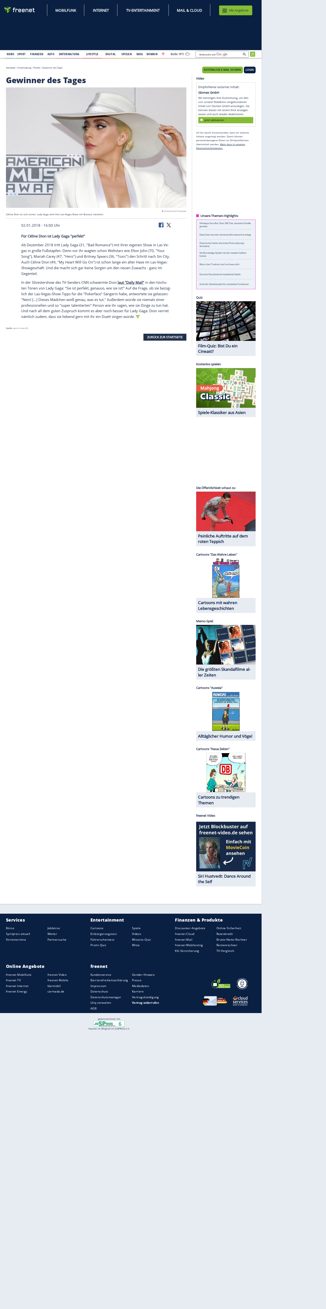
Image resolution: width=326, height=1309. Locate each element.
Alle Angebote (238, 10)
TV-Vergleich (225, 951)
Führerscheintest (102, 939)
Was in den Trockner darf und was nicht (219, 264)
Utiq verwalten (100, 1003)
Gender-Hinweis (143, 974)
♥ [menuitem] (163, 54)
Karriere (138, 991)
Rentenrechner (226, 945)
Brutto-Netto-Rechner (231, 939)
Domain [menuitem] (152, 54)
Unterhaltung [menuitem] (69, 54)
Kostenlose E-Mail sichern (222, 69)
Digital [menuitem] (110, 54)
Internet (101, 10)
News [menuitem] (10, 54)
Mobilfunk (65, 10)
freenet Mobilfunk (18, 974)
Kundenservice (100, 974)
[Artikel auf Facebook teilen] (161, 224)
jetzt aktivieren (214, 120)
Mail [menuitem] (140, 54)
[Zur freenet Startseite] (19, 10)
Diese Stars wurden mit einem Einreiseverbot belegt (225, 234)
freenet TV (13, 980)
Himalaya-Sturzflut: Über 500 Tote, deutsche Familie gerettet (225, 224)
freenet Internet (17, 986)
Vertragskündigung (145, 997)
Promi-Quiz (98, 945)
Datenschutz (99, 991)
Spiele (136, 928)
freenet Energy (16, 991)
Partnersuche (57, 939)
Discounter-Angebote (190, 928)
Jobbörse (53, 928)
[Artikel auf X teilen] (169, 224)
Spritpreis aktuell (18, 934)
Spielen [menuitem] (126, 54)
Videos (137, 934)
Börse (10, 928)
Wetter (52, 934)
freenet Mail (183, 939)
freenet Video (57, 974)
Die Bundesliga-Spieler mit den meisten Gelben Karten (223, 254)
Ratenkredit (224, 934)
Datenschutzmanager (105, 997)
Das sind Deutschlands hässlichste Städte (220, 274)
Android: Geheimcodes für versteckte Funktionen (224, 284)
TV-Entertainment (143, 10)
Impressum (98, 986)
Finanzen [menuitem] (36, 54)
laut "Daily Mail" (131, 282)
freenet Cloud (184, 934)
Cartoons (96, 928)
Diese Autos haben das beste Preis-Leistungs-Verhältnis (222, 244)
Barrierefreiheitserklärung (109, 980)
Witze (136, 945)
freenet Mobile (57, 980)
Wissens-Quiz (141, 939)
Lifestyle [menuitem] (92, 54)
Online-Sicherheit (228, 928)
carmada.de (55, 991)
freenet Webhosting (189, 945)
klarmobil (54, 986)
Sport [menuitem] (21, 54)
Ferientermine (16, 939)
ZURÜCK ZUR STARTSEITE (165, 337)
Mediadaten (140, 986)
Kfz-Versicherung (187, 951)
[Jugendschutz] (109, 1023)
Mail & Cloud (189, 10)
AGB (93, 1008)
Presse (137, 980)
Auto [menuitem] (51, 54)
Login (250, 69)
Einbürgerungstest (103, 934)
